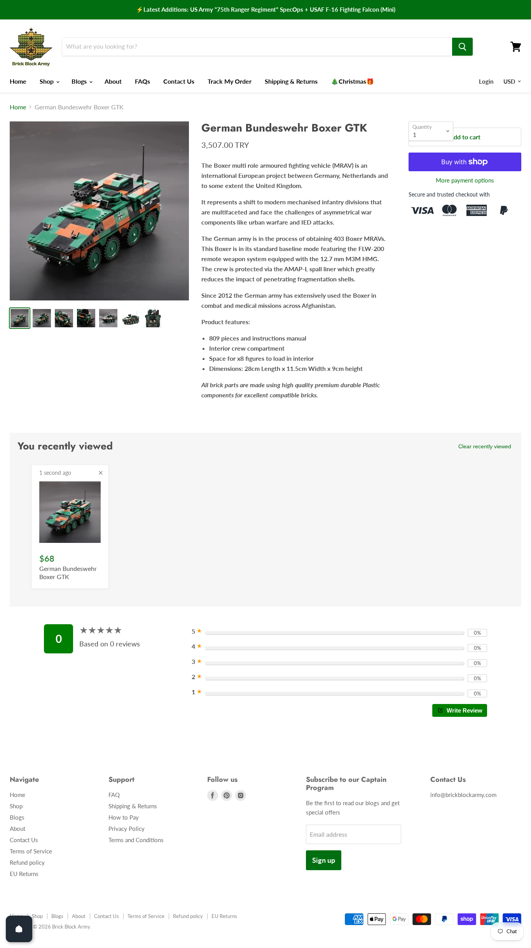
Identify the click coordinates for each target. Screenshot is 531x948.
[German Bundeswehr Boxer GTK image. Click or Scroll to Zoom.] (99, 211)
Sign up (323, 860)
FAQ (114, 794)
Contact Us (178, 81)
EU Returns (24, 873)
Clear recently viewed (484, 446)
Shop (47, 81)
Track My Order (230, 81)
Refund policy (27, 862)
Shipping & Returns (291, 81)
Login (486, 81)
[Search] (462, 47)
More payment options (465, 180)
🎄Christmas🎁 (352, 81)
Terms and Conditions (136, 839)
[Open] (19, 929)
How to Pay (123, 817)
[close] (101, 473)
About (113, 81)
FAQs (142, 81)
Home (18, 81)
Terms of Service (31, 851)
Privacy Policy (126, 828)
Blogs (80, 81)
